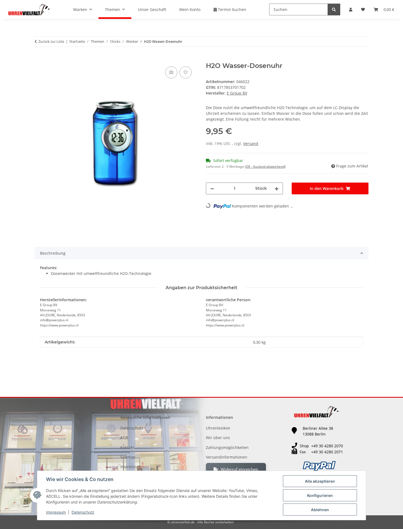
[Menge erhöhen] (277, 188)
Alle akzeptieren (320, 481)
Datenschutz (83, 512)
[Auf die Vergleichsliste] (171, 72)
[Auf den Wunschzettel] (186, 72)
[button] (351, 9)
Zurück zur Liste (51, 41)
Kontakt (127, 447)
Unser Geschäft (152, 9)
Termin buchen (231, 9)
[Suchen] (334, 9)
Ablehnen (320, 509)
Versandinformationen (226, 457)
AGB (124, 437)
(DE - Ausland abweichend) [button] (265, 166)
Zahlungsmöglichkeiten (227, 447)
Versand (250, 143)
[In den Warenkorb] (39, 59)
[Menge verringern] (212, 188)
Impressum (56, 512)
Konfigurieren (320, 495)
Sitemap (127, 457)
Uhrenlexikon (218, 428)
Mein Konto (189, 9)
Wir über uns (218, 437)
